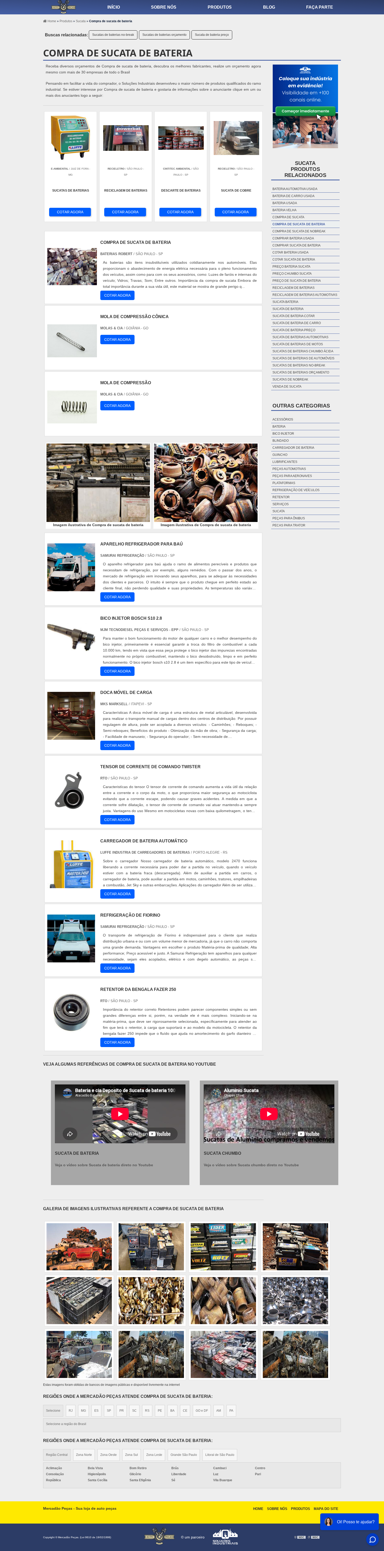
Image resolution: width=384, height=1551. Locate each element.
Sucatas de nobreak (290, 379)
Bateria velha (284, 210)
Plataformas (283, 483)
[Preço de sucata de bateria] (223, 1246)
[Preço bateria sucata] (79, 1246)
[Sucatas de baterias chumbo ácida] (295, 1300)
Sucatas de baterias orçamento (164, 35)
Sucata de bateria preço (212, 35)
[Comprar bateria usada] (295, 1354)
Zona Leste (154, 1455)
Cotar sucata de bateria (293, 259)
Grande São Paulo (184, 1455)
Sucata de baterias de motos (297, 344)
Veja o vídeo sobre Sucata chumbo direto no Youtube (251, 1165)
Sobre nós (163, 7)
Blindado (280, 441)
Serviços (280, 504)
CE (185, 1410)
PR (121, 1410)
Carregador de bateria (293, 448)
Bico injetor (283, 433)
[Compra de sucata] (79, 1300)
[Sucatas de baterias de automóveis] (79, 1354)
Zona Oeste (108, 1455)
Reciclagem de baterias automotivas (304, 295)
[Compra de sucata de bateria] (98, 483)
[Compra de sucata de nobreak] (223, 1354)
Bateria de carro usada (293, 196)
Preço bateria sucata (291, 266)
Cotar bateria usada (290, 252)
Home (258, 1509)
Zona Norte (84, 1455)
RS (147, 1410)
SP (109, 1410)
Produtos (220, 7)
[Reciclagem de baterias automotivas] (151, 1354)
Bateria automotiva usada (294, 189)
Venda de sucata (286, 386)
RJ (71, 1410)
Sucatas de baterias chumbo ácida (302, 351)
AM (218, 1410)
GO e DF (202, 1410)
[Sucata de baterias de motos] (151, 1246)
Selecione (53, 1410)
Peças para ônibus (288, 518)
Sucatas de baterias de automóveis (303, 358)
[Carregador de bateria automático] (71, 885)
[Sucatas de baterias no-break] (295, 1246)
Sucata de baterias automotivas (300, 337)
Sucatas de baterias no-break (113, 35)
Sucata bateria (285, 302)
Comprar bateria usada (293, 238)
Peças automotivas (289, 469)
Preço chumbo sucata (292, 273)
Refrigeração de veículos (295, 490)
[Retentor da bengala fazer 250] (71, 1033)
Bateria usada (284, 203)
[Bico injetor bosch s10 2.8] (71, 662)
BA (172, 1410)
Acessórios (282, 419)
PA (231, 1410)
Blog (269, 7)
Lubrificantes (284, 462)
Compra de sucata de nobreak (298, 231)
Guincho (279, 455)
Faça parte (319, 7)
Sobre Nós (277, 1509)
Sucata (278, 511)
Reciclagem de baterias (293, 288)
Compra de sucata (288, 217)
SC (134, 1410)
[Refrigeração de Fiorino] (71, 959)
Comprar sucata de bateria (296, 245)
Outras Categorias (301, 406)
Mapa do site (326, 1509)
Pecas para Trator (288, 525)
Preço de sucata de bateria (296, 281)
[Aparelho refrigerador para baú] (71, 588)
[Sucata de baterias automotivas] (223, 1300)
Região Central (57, 1455)
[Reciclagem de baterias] (151, 1300)
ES (96, 1410)
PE (160, 1410)
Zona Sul (131, 1455)
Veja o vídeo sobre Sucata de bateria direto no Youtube (104, 1165)
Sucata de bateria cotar (293, 316)
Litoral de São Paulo (219, 1455)
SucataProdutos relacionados (305, 169)
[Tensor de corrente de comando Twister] (71, 811)
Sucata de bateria (288, 309)
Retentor (281, 497)
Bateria (279, 426)
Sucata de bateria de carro (296, 323)
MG (83, 1410)
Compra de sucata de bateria (298, 224)
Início (113, 7)
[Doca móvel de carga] (71, 736)
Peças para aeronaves (292, 476)
